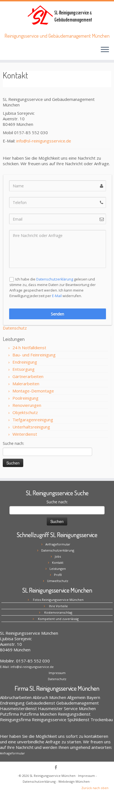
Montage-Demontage (33, 391)
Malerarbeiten (25, 383)
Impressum (57, 673)
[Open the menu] (105, 50)
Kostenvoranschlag (58, 612)
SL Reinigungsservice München (53, 776)
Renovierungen (26, 405)
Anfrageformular (57, 544)
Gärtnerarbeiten (27, 376)
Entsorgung (23, 369)
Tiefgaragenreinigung (32, 419)
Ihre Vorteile (58, 606)
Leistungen (58, 569)
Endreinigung (24, 362)
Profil (58, 575)
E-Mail (57, 296)
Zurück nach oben (94, 788)
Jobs (58, 556)
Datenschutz (15, 328)
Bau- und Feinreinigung (34, 355)
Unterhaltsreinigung (31, 427)
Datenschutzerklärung (54, 279)
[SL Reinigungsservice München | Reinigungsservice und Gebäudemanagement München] (59, 15)
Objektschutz (25, 412)
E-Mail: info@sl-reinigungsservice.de (27, 667)
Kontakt (57, 562)
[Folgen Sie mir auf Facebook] (57, 768)
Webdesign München (74, 781)
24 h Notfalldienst (29, 347)
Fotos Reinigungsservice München (58, 600)
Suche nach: (13, 443)
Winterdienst (24, 434)
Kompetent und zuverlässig (58, 619)
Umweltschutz (57, 581)
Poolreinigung (25, 398)
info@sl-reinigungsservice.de (43, 141)
